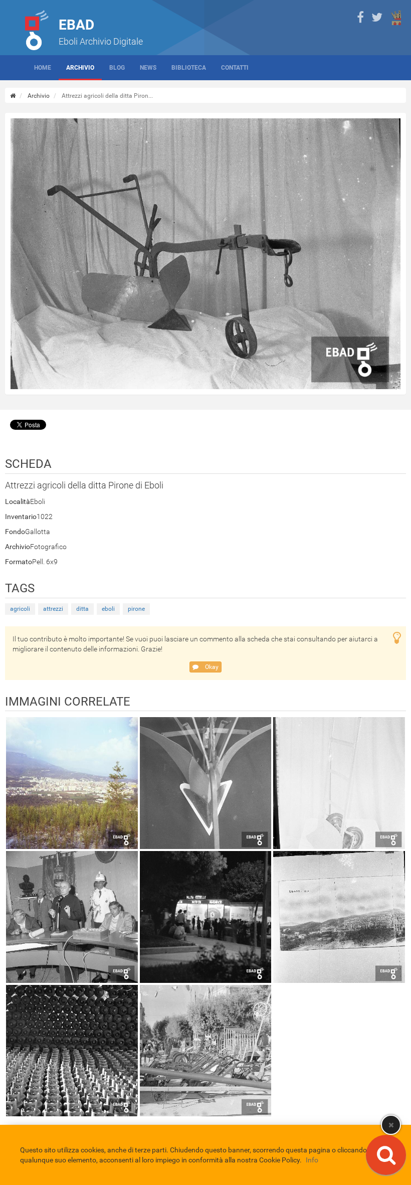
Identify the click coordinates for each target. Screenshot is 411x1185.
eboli (108, 608)
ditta (82, 608)
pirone (136, 608)
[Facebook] (360, 17)
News (148, 67)
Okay (211, 666)
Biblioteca (188, 67)
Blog (117, 67)
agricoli (20, 608)
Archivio (80, 67)
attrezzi (53, 608)
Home (42, 67)
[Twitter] (376, 17)
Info (312, 1160)
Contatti (235, 67)
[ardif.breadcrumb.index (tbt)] (13, 95)
